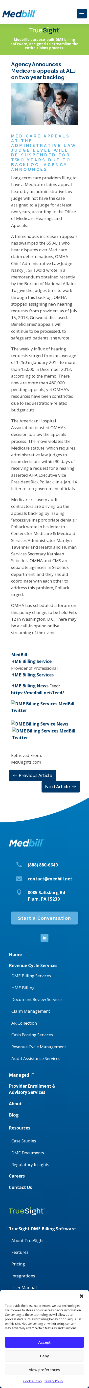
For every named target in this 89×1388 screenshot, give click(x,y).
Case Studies (23, 1141)
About (15, 1104)
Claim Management (30, 1011)
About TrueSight (27, 1240)
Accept (44, 1342)
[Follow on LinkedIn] (44, 938)
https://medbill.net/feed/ (37, 693)
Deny (44, 1355)
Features (19, 1252)
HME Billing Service (31, 661)
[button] (81, 1296)
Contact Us (20, 1187)
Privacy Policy (53, 1381)
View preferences (44, 1369)
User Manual (24, 1287)
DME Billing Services (31, 976)
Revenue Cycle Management (38, 1047)
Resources (19, 1128)
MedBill (19, 655)
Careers (17, 1176)
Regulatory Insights (30, 1164)
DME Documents (27, 1153)
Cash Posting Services (32, 1035)
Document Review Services (37, 999)
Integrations (23, 1276)
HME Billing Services (32, 675)
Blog (14, 1115)
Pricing (18, 1264)
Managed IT (21, 1075)
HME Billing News (29, 686)
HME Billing (23, 988)
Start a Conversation (44, 918)
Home (15, 954)
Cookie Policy (32, 1381)
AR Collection (24, 1023)
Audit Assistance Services (35, 1058)
